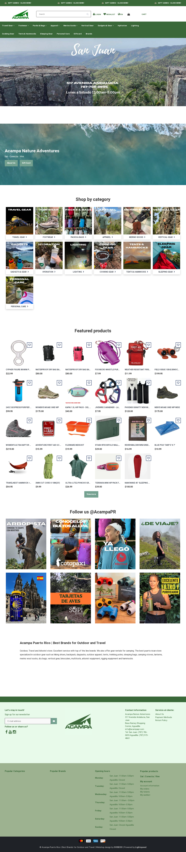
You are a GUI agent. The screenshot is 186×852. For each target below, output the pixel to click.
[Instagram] (14, 732)
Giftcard (78, 34)
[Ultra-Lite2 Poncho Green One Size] (78, 465)
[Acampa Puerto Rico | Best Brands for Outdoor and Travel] (20, 13)
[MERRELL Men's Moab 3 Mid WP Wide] (167, 389)
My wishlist (145, 795)
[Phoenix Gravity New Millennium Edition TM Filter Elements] (137, 389)
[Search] (88, 13)
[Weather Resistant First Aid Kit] (137, 351)
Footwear (23, 26)
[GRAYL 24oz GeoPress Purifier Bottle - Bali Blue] (18, 389)
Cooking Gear (8, 34)
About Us (11, 163)
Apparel (54, 26)
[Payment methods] (93, 841)
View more (91, 494)
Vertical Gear (87, 26)
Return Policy (161, 720)
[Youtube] (10, 732)
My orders (144, 789)
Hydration (122, 26)
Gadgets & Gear (105, 26)
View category (19, 219)
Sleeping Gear (46, 34)
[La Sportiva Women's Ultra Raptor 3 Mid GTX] (18, 427)
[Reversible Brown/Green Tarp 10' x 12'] (137, 427)
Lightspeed (140, 847)
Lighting (135, 26)
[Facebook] (6, 732)
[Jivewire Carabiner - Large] (108, 389)
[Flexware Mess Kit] (78, 427)
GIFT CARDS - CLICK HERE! (19, 3)
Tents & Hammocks (27, 34)
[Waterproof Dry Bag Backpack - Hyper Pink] (78, 351)
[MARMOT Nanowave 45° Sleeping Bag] (137, 465)
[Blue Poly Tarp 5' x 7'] (167, 427)
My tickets (145, 792)
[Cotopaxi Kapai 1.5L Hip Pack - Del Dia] (78, 389)
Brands (89, 34)
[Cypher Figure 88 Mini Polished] (18, 351)
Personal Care (63, 34)
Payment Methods (163, 717)
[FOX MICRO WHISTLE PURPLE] (108, 351)
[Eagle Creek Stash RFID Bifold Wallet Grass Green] (108, 427)
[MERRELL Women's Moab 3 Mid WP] (48, 389)
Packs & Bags (39, 26)
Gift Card (26, 163)
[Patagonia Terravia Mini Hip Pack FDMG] (108, 465)
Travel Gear (7, 26)
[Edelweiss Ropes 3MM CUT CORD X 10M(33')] (48, 465)
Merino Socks (69, 26)
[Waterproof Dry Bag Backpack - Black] (48, 351)
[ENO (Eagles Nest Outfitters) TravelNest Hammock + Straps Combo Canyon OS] (18, 465)
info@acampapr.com (134, 729)
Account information (149, 785)
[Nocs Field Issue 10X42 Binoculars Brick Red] (167, 351)
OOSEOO (118, 847)
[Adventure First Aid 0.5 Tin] (48, 427)
